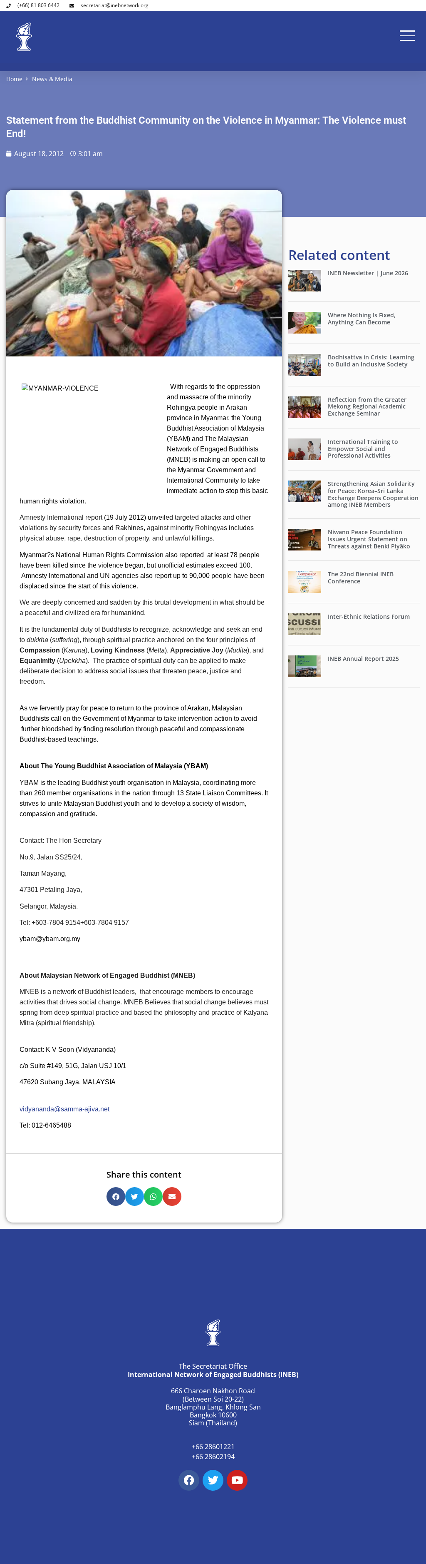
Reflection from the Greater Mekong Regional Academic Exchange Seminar (367, 407)
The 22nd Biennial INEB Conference (361, 577)
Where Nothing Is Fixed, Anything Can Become (362, 318)
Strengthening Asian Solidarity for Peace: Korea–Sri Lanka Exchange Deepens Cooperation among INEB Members (373, 494)
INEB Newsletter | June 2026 (368, 273)
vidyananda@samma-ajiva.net (64, 1109)
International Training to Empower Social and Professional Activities (363, 449)
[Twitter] (213, 1480)
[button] (115, 1196)
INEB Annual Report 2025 (363, 658)
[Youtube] (237, 1480)
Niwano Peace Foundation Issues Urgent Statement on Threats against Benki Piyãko (369, 539)
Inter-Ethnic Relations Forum (369, 616)
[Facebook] (188, 1480)
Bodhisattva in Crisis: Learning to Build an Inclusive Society (371, 360)
